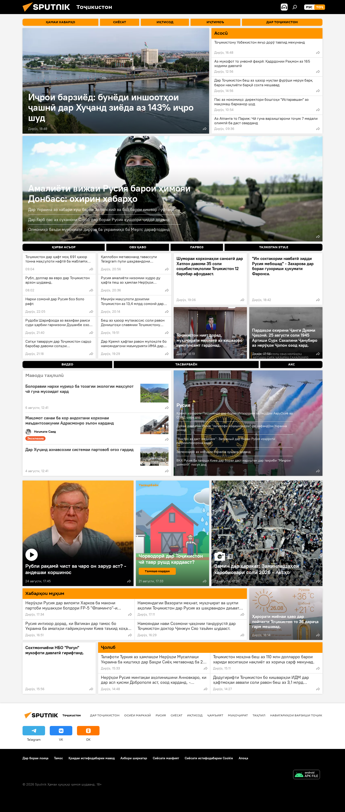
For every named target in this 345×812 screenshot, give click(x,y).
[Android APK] (306, 775)
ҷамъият (215, 715)
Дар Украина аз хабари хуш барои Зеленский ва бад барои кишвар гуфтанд (101, 209)
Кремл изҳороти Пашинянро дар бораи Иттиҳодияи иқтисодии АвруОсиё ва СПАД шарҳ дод (234, 415)
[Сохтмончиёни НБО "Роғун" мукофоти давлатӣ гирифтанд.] (59, 668)
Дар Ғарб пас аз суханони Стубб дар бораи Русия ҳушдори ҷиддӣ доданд (98, 219)
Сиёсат (176, 715)
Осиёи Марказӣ (137, 715)
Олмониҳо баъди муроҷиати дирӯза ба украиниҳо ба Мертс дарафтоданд (99, 229)
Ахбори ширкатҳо (133, 758)
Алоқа (243, 758)
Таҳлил (259, 715)
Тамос (58, 758)
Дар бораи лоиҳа (35, 758)
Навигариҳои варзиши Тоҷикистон (301, 715)
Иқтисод (195, 715)
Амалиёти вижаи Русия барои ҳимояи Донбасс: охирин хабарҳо (109, 193)
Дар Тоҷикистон (104, 715)
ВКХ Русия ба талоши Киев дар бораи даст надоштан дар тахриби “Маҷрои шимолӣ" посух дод (233, 462)
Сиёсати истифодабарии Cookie (209, 758)
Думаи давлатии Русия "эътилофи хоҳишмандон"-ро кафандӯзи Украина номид (231, 428)
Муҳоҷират (238, 715)
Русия (183, 405)
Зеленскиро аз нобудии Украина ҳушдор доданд (213, 452)
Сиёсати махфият (166, 758)
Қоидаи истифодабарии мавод (92, 758)
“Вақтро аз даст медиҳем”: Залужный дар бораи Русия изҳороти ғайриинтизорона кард (225, 441)
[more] (205, 129)
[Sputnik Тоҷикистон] (48, 13)
